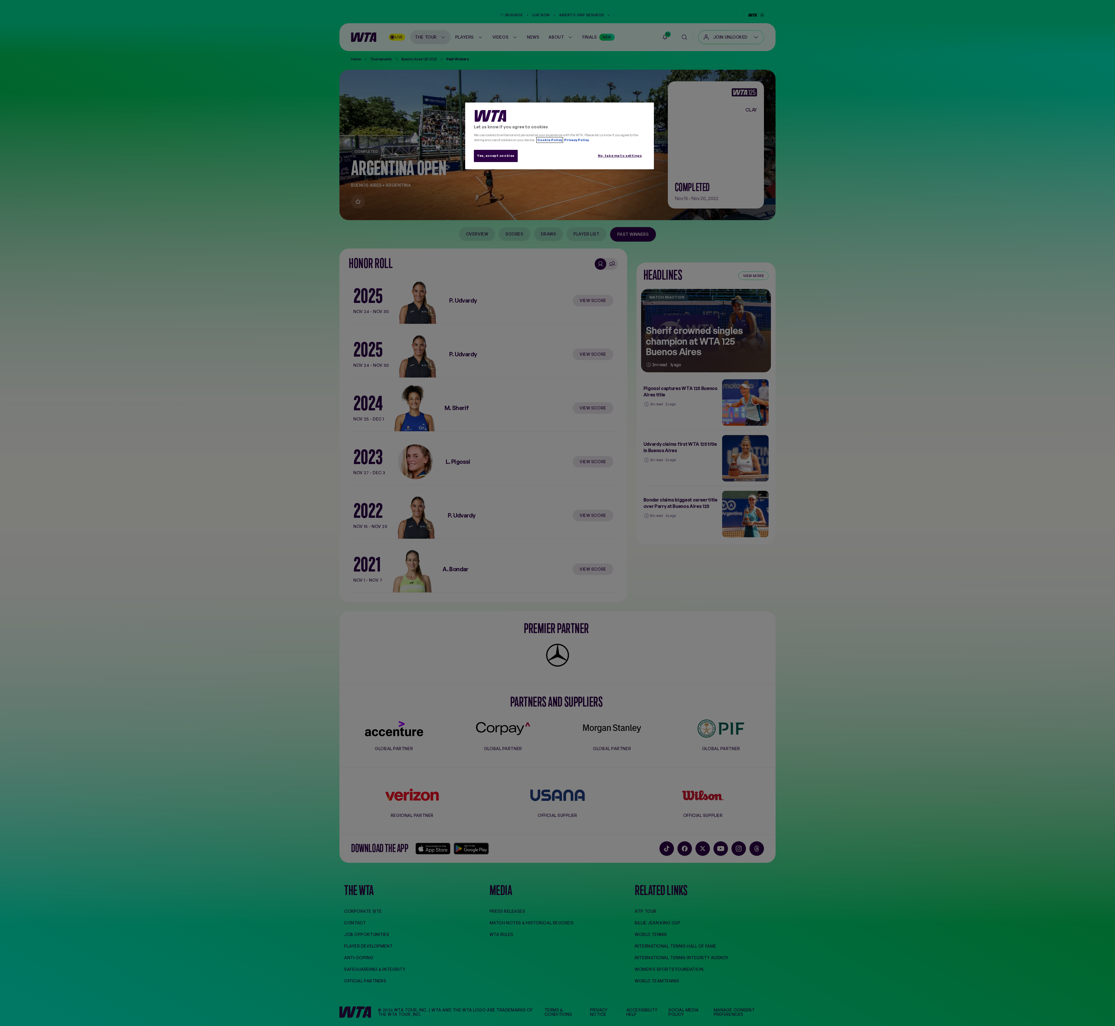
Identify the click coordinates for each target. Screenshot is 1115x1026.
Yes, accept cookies (496, 156)
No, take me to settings (620, 156)
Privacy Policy (576, 140)
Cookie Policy (549, 140)
